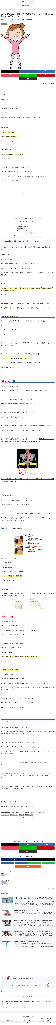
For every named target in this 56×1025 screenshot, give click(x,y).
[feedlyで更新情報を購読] (41, 863)
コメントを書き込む (28, 997)
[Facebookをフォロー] (14, 863)
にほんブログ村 (5, 884)
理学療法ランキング (6, 875)
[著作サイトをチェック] (14, 859)
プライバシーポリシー (28, 1020)
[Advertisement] (28, 88)
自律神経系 (22, 814)
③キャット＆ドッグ (22, 230)
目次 (26, 218)
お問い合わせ (46, 1020)
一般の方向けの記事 (10, 1020)
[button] (28, 78)
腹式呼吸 (18, 812)
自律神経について (6, 812)
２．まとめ (18, 235)
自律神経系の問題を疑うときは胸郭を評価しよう (21, 118)
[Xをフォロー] (41, 859)
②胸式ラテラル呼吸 (22, 228)
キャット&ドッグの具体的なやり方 (26, 233)
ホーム (10, 1018)
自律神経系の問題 (29, 814)
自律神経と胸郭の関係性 (30, 812)
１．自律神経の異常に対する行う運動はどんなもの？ (28, 222)
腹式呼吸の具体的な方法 (24, 226)
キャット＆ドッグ (6, 814)
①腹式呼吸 (19, 224)
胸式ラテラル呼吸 (14, 814)
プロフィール (28, 1018)
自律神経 (13, 812)
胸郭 (23, 812)
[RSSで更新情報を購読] (28, 866)
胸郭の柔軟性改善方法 (42, 812)
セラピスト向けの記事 (46, 1018)
